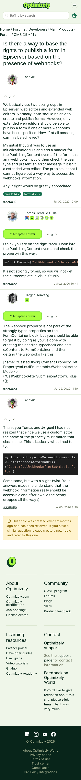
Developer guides (19, 653)
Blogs (48, 601)
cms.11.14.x (12, 194)
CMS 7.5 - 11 (24, 35)
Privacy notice (40, 755)
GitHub (11, 668)
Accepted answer (22, 234)
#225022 (10, 284)
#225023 (10, 389)
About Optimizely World (40, 750)
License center (17, 615)
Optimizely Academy (21, 673)
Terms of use (40, 759)
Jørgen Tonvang (37, 295)
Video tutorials (17, 663)
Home (5, 29)
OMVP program (55, 591)
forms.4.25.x (32, 194)
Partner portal (16, 648)
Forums (19, 29)
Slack (48, 606)
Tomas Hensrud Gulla (41, 213)
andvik (30, 77)
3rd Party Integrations (40, 772)
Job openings (16, 610)
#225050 (10, 507)
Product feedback (57, 611)
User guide (14, 658)
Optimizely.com (17, 596)
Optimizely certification (15, 603)
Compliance (40, 768)
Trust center (41, 763)
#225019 (9, 202)
